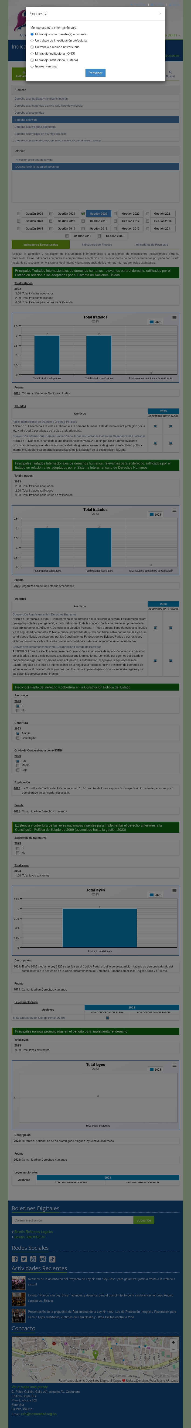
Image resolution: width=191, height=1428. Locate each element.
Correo (158, 4)
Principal (139, 4)
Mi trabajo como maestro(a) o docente (60, 34)
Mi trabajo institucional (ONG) (55, 53)
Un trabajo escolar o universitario (57, 47)
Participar (95, 72)
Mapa (175, 4)
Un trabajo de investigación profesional (61, 40)
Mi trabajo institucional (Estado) (56, 60)
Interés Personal (46, 66)
